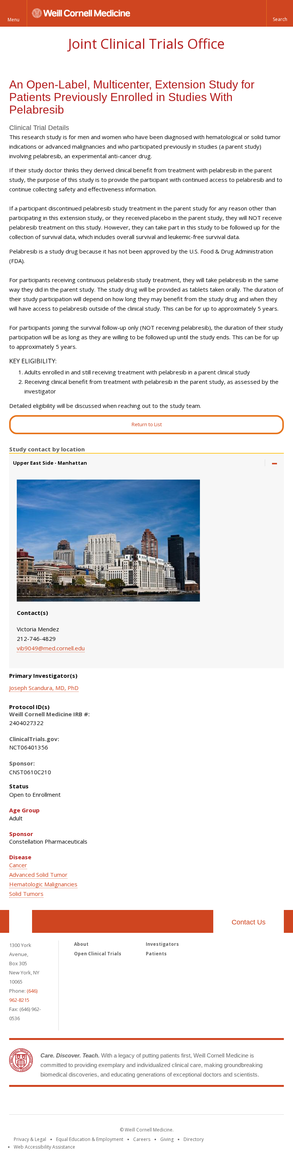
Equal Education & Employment (89, 1139)
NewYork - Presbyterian (210, 1102)
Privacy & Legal (30, 1139)
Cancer (18, 865)
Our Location (20, 921)
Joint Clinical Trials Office (146, 43)
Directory (194, 1139)
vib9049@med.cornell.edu (51, 648)
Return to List (147, 424)
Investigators (162, 944)
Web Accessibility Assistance (44, 1147)
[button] (279, 13)
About (81, 944)
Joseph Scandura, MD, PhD (44, 688)
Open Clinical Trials (97, 953)
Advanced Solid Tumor (38, 874)
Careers (141, 1139)
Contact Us (249, 922)
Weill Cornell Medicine (90, 1102)
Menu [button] (13, 19)
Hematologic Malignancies (43, 884)
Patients (156, 953)
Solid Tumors (26, 893)
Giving (167, 1139)
